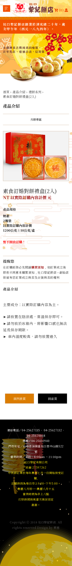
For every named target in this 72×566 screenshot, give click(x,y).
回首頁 (52, 399)
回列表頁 (20, 399)
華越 (56, 528)
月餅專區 (36, 119)
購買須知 (37, 267)
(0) (61, 9)
